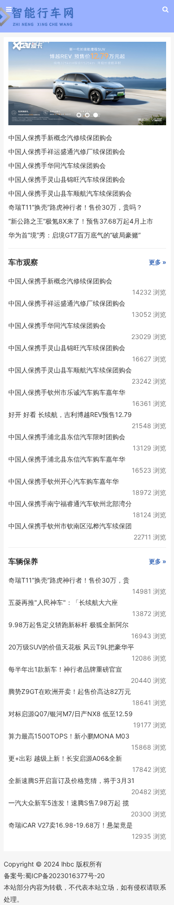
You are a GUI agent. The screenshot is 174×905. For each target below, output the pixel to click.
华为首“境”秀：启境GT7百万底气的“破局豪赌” (74, 235)
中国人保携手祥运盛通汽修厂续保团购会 (66, 151)
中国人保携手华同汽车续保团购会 (57, 165)
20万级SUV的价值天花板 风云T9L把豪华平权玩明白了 (71, 648)
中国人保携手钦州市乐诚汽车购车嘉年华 (66, 392)
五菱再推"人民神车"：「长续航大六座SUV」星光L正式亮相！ (63, 603)
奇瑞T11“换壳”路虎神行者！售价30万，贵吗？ (75, 207)
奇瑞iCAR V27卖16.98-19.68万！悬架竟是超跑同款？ (70, 826)
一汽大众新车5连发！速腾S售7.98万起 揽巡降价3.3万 (68, 804)
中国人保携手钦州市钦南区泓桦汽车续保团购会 (70, 527)
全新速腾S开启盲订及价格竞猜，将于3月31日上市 (71, 781)
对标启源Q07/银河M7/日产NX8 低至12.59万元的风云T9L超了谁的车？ (70, 714)
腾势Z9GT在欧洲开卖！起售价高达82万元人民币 (69, 692)
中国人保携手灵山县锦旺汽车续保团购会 (66, 179)
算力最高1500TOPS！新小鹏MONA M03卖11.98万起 (68, 737)
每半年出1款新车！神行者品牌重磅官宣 (65, 669)
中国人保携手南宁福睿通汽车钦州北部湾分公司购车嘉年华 (70, 504)
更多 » (157, 262)
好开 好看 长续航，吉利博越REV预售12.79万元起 (70, 415)
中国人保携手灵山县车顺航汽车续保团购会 (70, 193)
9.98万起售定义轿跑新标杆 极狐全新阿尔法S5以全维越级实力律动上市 (68, 625)
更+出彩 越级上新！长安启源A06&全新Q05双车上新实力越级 (65, 759)
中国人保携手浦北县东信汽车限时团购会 (66, 437)
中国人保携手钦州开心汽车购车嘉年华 (63, 481)
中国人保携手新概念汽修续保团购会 (60, 137)
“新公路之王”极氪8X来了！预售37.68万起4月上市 (80, 221)
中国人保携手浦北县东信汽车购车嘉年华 (66, 459)
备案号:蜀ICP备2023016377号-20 (54, 875)
